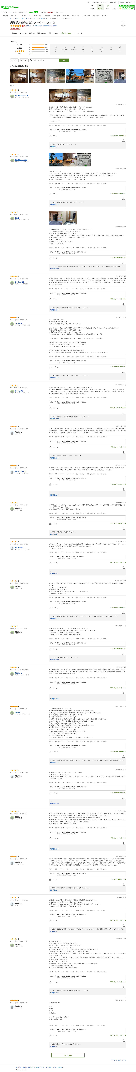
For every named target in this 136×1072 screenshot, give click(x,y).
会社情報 (18, 1067)
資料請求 (60, 1067)
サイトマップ (104, 2)
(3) (41, 33)
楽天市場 (122, 2)
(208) (66, 33)
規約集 (54, 1067)
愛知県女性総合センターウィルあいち (32, 22)
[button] (19, 76)
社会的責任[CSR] (39, 1067)
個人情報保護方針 (27, 1067)
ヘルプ (89, 2)
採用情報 (48, 1067)
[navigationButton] (123, 75)
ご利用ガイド (95, 2)
